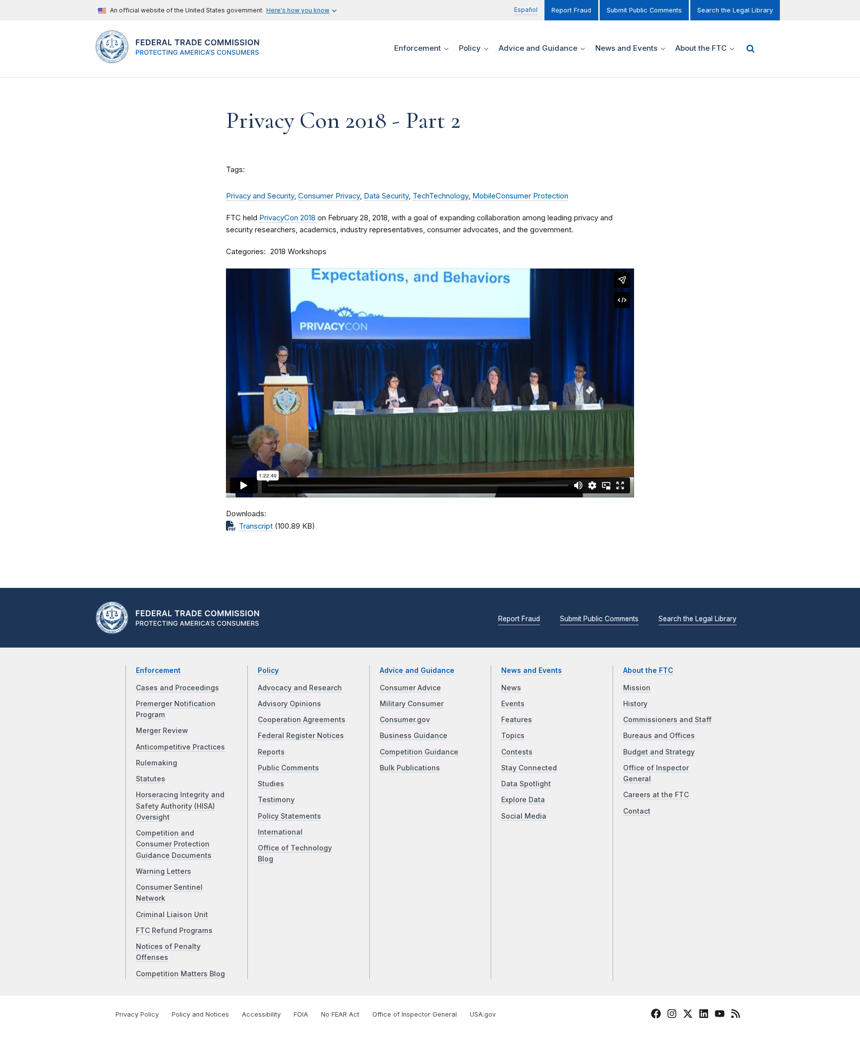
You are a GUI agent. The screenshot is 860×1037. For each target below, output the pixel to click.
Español (526, 9)
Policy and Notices (200, 1014)
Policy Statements (289, 816)
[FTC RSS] (736, 1015)
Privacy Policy (137, 1014)
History (635, 704)
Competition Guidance (419, 752)
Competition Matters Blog (180, 974)
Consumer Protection (532, 195)
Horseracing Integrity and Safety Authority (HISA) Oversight (180, 806)
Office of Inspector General (414, 1014)
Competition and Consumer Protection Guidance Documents (174, 844)
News (511, 688)
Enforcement (158, 670)
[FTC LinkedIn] (704, 1015)
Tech (421, 195)
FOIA (301, 1014)
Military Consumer (411, 704)
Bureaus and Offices (659, 736)
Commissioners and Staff (667, 720)
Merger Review (162, 731)
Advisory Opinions (289, 704)
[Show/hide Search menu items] (750, 49)
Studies (271, 784)
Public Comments (288, 768)
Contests (517, 752)
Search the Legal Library (735, 10)
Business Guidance (413, 736)
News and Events (531, 670)
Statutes (150, 779)
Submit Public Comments (644, 10)
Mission (636, 688)
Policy (268, 670)
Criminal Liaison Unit (172, 915)
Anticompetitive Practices (180, 747)
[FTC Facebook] (656, 1015)
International (280, 832)
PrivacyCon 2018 (287, 217)
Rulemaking (156, 763)
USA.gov (483, 1014)
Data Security (386, 195)
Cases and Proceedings (177, 688)
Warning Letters (163, 871)
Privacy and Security (260, 195)
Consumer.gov (405, 720)
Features (516, 720)
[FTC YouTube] (720, 1015)
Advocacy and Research (300, 688)
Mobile (484, 195)
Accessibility (261, 1014)
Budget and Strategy (659, 752)
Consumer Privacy (329, 195)
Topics (513, 736)
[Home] (181, 57)
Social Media (523, 816)
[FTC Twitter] (688, 1013)
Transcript (256, 526)
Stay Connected (529, 768)
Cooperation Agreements (301, 720)
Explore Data (523, 800)
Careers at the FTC (656, 795)
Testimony (276, 800)
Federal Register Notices (301, 736)
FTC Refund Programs (174, 931)
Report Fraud (571, 10)
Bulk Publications (410, 768)
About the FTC (648, 670)
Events (513, 704)
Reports (271, 752)
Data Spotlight (526, 784)
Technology (448, 195)
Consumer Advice (410, 688)
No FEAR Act (340, 1014)
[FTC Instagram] (672, 1015)
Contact (636, 811)
